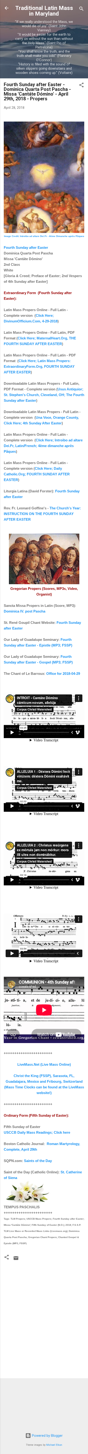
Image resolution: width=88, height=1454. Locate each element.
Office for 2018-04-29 (63, 674)
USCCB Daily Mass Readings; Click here (37, 1132)
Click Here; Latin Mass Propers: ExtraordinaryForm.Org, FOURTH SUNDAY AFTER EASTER (39, 366)
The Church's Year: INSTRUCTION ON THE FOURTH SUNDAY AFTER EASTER (42, 513)
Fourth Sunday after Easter (26, 247)
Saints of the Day (38, 1161)
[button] (81, 85)
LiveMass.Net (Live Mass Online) (44, 1064)
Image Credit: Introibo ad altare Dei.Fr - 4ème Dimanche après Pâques (44, 236)
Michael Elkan (54, 1444)
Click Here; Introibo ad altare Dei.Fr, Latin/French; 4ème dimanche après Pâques (43, 445)
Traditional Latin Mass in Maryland (44, 11)
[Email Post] (16, 1260)
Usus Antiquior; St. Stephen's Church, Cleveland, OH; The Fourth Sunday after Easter (44, 394)
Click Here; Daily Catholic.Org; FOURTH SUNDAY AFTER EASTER (37, 474)
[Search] (81, 9)
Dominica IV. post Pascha (24, 611)
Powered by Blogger (47, 1435)
